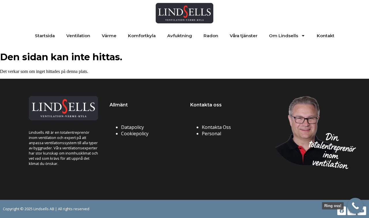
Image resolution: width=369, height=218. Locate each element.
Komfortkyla (142, 35)
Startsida (45, 35)
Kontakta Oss (216, 127)
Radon (211, 35)
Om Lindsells (283, 35)
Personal (211, 133)
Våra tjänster (243, 35)
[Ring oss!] (355, 206)
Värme (109, 35)
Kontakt (325, 35)
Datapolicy (132, 127)
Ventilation (78, 35)
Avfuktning (179, 35)
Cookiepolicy (134, 133)
